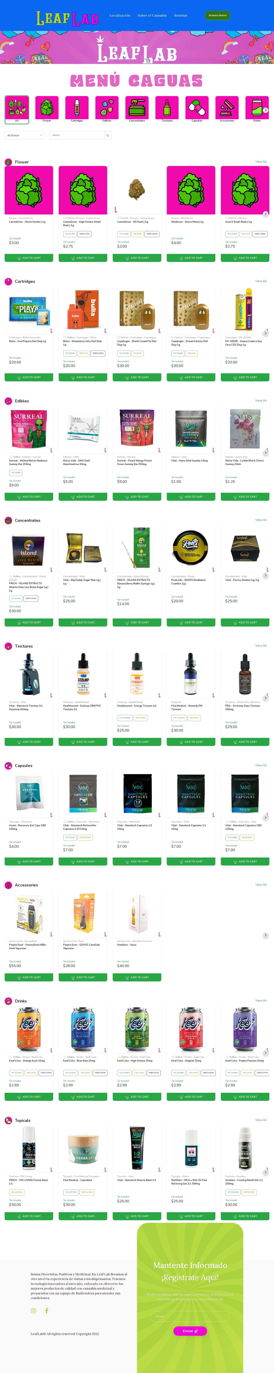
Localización (120, 15)
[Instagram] (33, 1311)
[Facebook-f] (46, 1311)
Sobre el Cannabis (152, 15)
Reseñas (180, 15)
